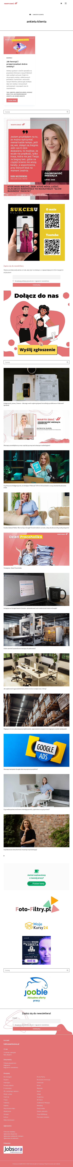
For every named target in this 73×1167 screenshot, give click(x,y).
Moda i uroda (8, 1094)
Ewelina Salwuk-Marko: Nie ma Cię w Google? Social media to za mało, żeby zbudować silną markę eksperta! (36, 528)
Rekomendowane (9, 1120)
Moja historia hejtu (9, 1108)
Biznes (39, 1085)
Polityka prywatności (10, 1063)
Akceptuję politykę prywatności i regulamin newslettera (32, 281)
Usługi (39, 1094)
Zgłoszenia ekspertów (10, 1134)
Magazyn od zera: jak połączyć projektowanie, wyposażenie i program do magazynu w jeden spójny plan (35, 729)
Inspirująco (7, 1082)
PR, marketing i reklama (11, 1091)
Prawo (6, 1100)
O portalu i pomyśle (10, 1052)
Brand (38, 1091)
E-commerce (7, 1088)
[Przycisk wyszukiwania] (67, 112)
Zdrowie (6, 1114)
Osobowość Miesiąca (43, 1103)
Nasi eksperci (8, 1055)
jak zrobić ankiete (18, 96)
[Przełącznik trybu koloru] (61, 3)
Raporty (6, 1105)
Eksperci (9, 58)
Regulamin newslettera (11, 1067)
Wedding (40, 1105)
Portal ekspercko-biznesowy (36, 1164)
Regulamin (7, 1065)
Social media (41, 1108)
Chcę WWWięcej (42, 1114)
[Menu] (66, 3)
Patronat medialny (9, 1132)
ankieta (12, 92)
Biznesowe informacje (43, 1080)
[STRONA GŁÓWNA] (30, 14)
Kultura (6, 1117)
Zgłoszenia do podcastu (11, 1138)
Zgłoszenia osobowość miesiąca (13, 1136)
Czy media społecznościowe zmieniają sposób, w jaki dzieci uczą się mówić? (27, 809)
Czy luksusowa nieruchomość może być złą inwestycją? (20, 849)
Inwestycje (40, 1082)
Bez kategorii (8, 1077)
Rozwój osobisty (8, 1085)
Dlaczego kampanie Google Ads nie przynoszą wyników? (21, 769)
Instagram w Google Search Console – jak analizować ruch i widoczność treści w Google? (30, 608)
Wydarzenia (7, 1111)
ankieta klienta (21, 92)
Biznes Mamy (41, 1077)
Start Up (6, 1097)
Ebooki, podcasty (42, 1111)
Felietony (6, 1103)
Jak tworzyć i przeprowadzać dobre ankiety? (16, 64)
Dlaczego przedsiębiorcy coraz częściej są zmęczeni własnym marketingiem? (27, 445)
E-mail (15, 1018)
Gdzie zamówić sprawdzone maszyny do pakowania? (20, 648)
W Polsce (40, 1100)
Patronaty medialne (43, 1117)
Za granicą (40, 1097)
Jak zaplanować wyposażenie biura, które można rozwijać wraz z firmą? (25, 689)
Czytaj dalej (13, 100)
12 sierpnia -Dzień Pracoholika (13, 568)
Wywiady (39, 1088)
